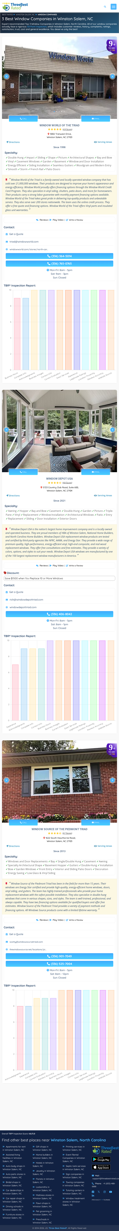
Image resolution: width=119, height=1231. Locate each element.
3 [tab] (59, 111)
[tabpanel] (59, 78)
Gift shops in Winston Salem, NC (42, 1148)
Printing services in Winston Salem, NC (74, 1148)
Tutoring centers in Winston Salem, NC (73, 1192)
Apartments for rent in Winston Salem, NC (14, 1148)
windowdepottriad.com (23, 607)
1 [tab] (54, 111)
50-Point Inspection (37, 26)
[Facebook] (93, 1192)
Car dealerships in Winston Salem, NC (13, 1192)
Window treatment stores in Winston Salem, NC (74, 1201)
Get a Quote (16, 234)
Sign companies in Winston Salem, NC (73, 1176)
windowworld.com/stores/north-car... (29, 249)
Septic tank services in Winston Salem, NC (74, 1168)
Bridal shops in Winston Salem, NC (12, 1184)
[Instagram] (105, 1192)
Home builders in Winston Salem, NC (43, 1156)
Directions (14, 142)
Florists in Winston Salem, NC (43, 1181)
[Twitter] (99, 1192)
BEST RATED (7, 14)
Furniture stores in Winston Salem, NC (13, 1216)
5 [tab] (64, 111)
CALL (24, 118)
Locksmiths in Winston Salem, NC (42, 1189)
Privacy (96, 1200)
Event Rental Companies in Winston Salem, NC (74, 1158)
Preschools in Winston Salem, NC (42, 1221)
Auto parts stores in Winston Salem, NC (14, 1176)
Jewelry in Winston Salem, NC (44, 1172)
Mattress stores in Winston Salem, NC (43, 1197)
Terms (106, 1200)
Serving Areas (105, 142)
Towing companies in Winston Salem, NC (73, 1184)
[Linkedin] (93, 1195)
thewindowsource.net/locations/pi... (28, 949)
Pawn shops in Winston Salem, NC (42, 1205)
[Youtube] (110, 1192)
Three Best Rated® (58, 1228)
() (67, 129)
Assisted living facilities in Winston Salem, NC (12, 1158)
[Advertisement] (59, 1108)
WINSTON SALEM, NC (25, 14)
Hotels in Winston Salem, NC (43, 1164)
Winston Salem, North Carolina (78, 1140)
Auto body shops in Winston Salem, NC (14, 1168)
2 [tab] (56, 111)
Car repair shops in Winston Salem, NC (13, 1200)
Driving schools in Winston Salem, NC (13, 1208)
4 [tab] (61, 111)
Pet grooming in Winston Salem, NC (42, 1213)
